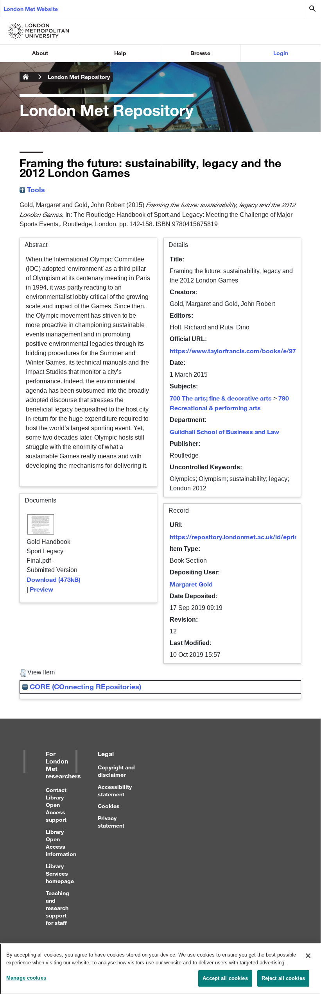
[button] (23, 673)
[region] (160, 968)
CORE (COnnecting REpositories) (84, 686)
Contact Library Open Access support (56, 805)
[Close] (308, 955)
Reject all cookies (283, 978)
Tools (35, 189)
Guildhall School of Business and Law (224, 431)
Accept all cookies (225, 978)
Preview (41, 589)
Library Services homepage (60, 873)
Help (120, 53)
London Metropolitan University (26, 77)
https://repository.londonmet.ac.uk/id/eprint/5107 (243, 536)
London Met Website (31, 8)
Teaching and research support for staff (57, 908)
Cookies (109, 806)
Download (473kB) (54, 579)
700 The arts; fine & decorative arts (221, 398)
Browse (200, 53)
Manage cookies (26, 978)
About (40, 53)
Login (280, 53)
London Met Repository (79, 76)
